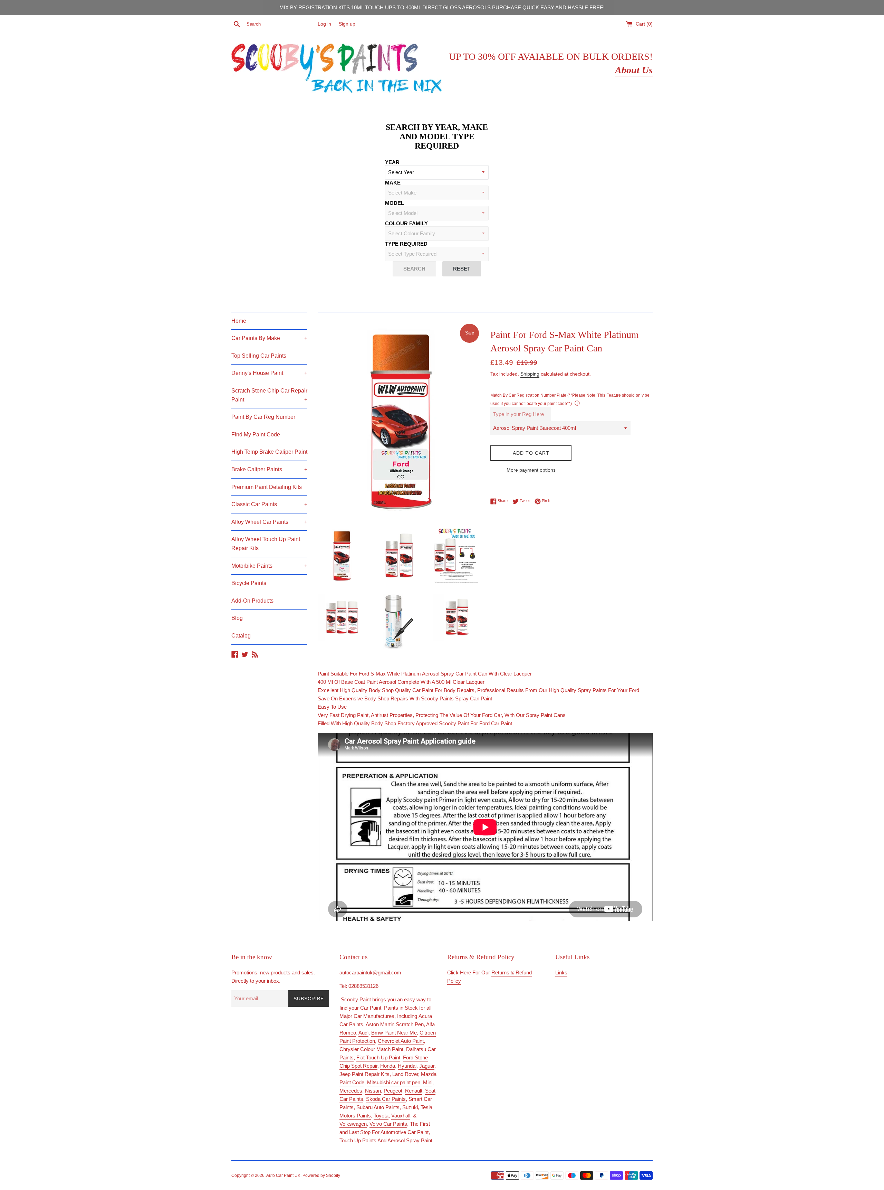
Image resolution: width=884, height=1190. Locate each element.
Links (561, 972)
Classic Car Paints (269, 504)
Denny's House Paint (269, 373)
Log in (324, 24)
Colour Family (406, 223)
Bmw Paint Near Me (394, 1033)
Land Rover (405, 1074)
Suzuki (410, 1107)
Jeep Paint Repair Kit (363, 1074)
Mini (427, 1082)
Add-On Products (252, 601)
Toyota (381, 1115)
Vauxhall (400, 1115)
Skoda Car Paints (386, 1099)
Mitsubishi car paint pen (393, 1082)
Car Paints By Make (269, 338)
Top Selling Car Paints (258, 356)
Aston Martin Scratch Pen (395, 1024)
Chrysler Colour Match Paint (371, 1049)
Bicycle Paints (248, 583)
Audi (363, 1033)
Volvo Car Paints (388, 1124)
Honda (387, 1066)
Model (394, 203)
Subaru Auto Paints (378, 1107)
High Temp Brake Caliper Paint (269, 452)
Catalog (241, 636)
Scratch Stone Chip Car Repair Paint (269, 395)
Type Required (406, 244)
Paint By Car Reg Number (263, 417)
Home (238, 321)
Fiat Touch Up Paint (378, 1057)
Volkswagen (353, 1124)
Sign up (347, 24)
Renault (413, 1091)
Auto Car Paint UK (283, 1175)
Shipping (529, 374)
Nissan (373, 1091)
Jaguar (426, 1066)
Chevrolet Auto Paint (401, 1041)
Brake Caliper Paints (269, 469)
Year (392, 162)
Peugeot (393, 1091)
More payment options (531, 470)
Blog (237, 618)
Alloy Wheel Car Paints (269, 522)
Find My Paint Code (255, 434)
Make (393, 183)
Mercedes (350, 1091)
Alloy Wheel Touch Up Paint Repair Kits (265, 543)
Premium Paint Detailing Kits (266, 487)
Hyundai (407, 1066)
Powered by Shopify (321, 1175)
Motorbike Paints (269, 566)
